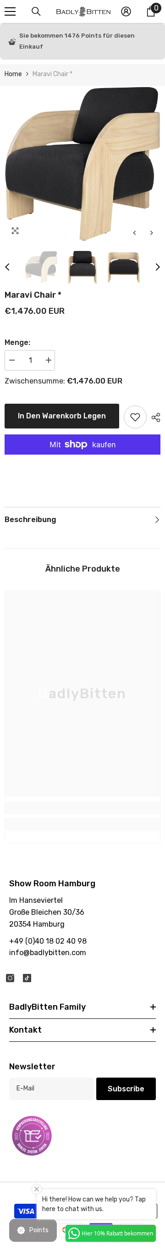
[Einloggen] (126, 11)
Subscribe (126, 1088)
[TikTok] (27, 978)
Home (13, 74)
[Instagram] (10, 978)
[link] (82, 807)
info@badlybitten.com (47, 952)
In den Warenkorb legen (62, 415)
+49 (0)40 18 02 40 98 (48, 941)
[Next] (151, 233)
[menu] (10, 11)
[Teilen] (153, 417)
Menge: (17, 342)
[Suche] (36, 11)
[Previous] (134, 233)
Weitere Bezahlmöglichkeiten (82, 460)
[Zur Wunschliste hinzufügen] (135, 417)
